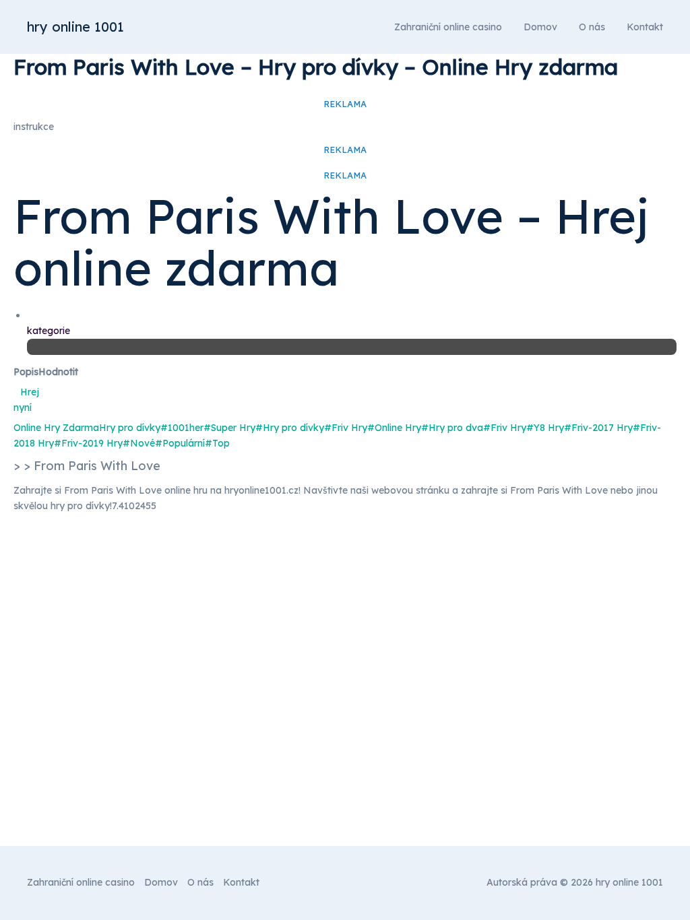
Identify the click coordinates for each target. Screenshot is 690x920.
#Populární (180, 443)
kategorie (48, 331)
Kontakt (645, 27)
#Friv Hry (345, 428)
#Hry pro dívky (289, 428)
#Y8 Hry (545, 428)
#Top (217, 443)
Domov (540, 27)
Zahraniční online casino (448, 27)
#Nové (139, 443)
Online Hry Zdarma (56, 428)
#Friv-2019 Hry (88, 443)
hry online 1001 (75, 26)
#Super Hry (229, 428)
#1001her (181, 428)
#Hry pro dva (452, 428)
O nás (592, 27)
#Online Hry (394, 428)
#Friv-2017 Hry (598, 428)
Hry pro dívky (129, 428)
